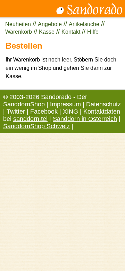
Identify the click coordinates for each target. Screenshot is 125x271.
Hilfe (93, 32)
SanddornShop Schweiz (36, 126)
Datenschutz (103, 104)
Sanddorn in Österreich (85, 118)
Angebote (50, 24)
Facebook (44, 111)
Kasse (47, 32)
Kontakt (70, 32)
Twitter (16, 111)
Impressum (65, 104)
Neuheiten (18, 24)
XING (70, 111)
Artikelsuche (84, 24)
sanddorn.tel (30, 118)
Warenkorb (18, 32)
